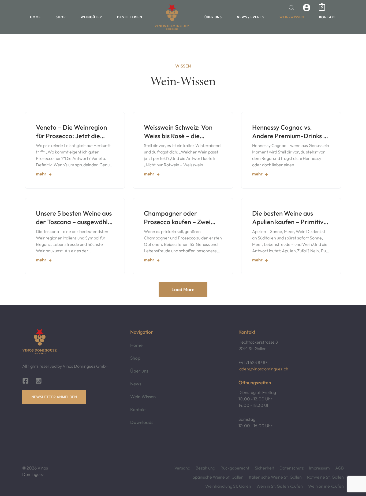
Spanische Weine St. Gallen (218, 477)
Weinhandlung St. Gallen (228, 486)
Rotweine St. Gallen (325, 477)
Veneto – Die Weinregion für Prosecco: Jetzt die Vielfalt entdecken (71, 131)
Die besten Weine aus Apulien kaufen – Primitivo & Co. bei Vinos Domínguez (290, 217)
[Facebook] (25, 381)
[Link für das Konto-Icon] (306, 7)
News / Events (250, 17)
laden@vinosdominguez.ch (263, 368)
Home (35, 17)
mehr (41, 173)
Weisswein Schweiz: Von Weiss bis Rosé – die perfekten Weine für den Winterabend (178, 131)
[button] (183, 289)
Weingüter (91, 17)
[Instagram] (38, 381)
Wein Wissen (143, 396)
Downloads (141, 422)
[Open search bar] (291, 7)
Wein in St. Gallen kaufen (279, 486)
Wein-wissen (291, 17)
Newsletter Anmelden (54, 396)
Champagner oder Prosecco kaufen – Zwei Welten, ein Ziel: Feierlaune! (177, 217)
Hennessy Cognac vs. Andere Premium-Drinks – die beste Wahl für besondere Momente (289, 131)
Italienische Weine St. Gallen (275, 477)
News (135, 383)
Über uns (213, 17)
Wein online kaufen (326, 486)
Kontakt (327, 17)
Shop (61, 17)
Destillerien (129, 17)
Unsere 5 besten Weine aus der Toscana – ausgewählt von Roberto (74, 217)
